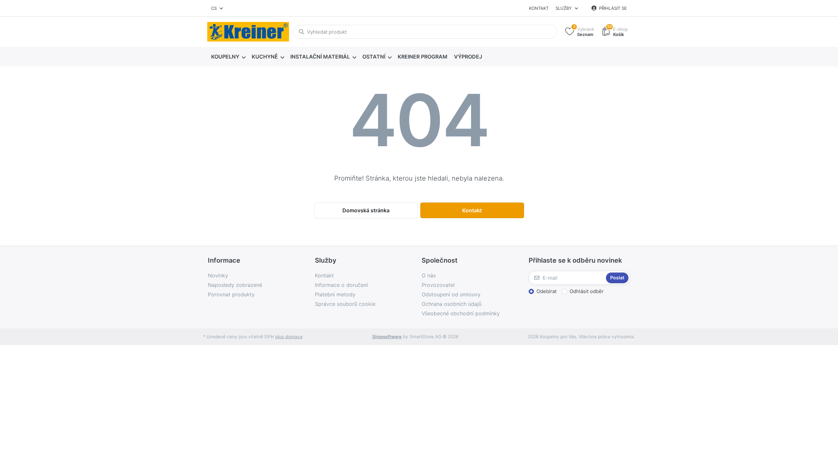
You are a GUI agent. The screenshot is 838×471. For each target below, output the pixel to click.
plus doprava (288, 336)
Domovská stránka (366, 210)
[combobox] (217, 8)
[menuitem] (228, 56)
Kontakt (539, 8)
